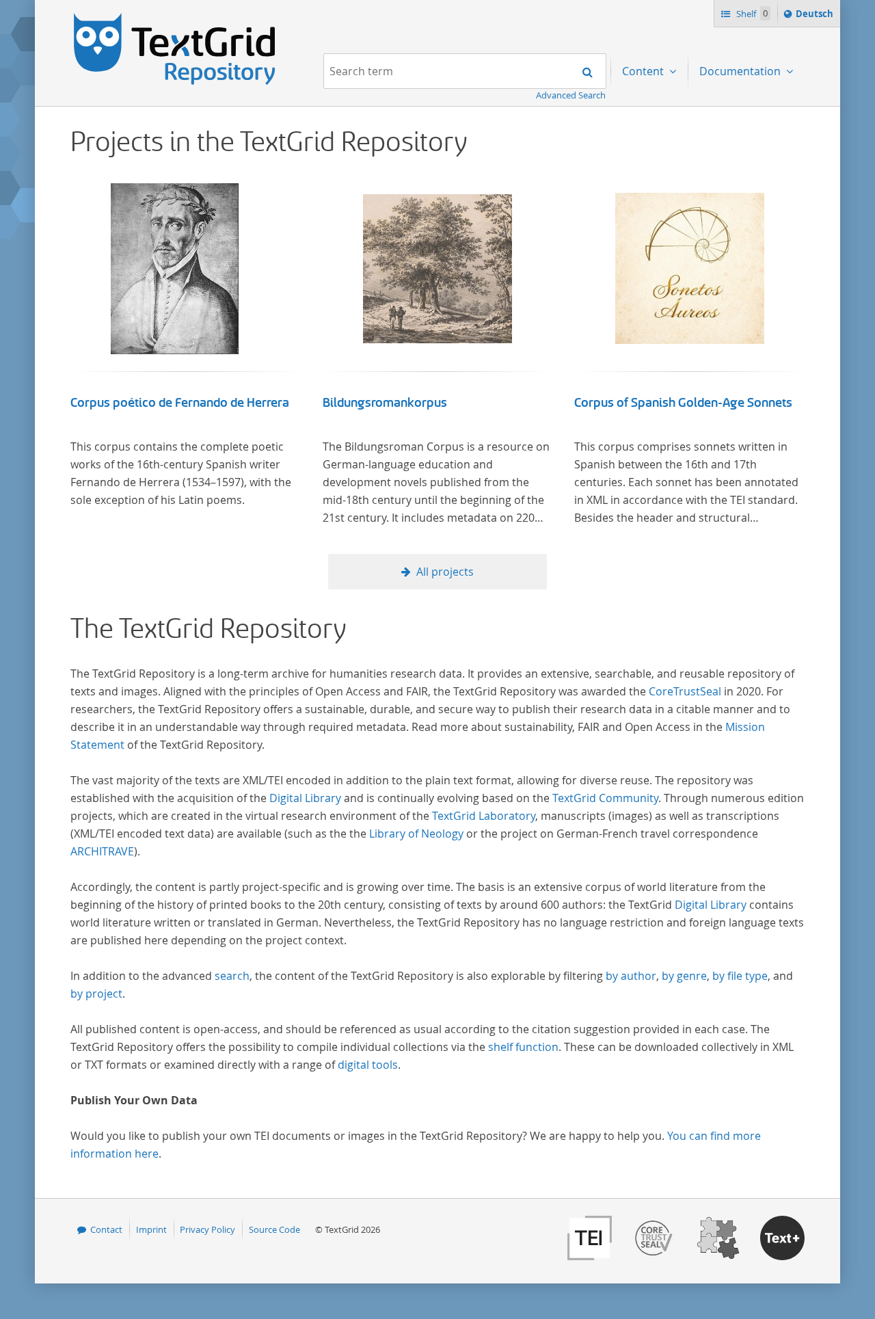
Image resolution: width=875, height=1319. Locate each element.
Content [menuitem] (644, 71)
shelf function (523, 1046)
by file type (740, 975)
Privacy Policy (207, 1229)
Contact (106, 1229)
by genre (684, 975)
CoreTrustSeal (685, 691)
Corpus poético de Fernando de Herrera (179, 402)
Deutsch (816, 17)
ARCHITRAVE (102, 851)
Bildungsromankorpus (385, 402)
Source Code (274, 1229)
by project (96, 993)
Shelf (751, 14)
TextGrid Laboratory (483, 815)
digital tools (368, 1064)
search (232, 975)
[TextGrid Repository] (175, 17)
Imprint (151, 1229)
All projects (445, 571)
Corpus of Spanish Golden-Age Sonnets (683, 402)
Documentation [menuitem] (741, 71)
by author (631, 975)
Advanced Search (571, 95)
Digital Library (305, 797)
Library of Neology (416, 833)
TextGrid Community (605, 797)
